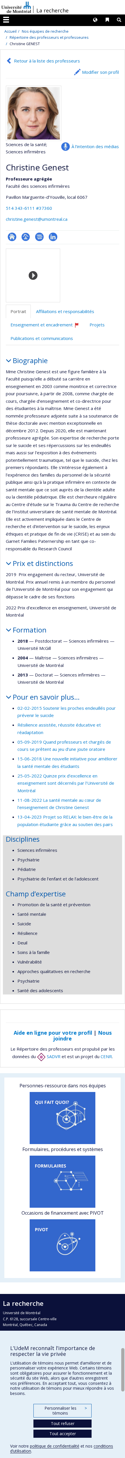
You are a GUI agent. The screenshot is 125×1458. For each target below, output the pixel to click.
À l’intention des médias (95, 146)
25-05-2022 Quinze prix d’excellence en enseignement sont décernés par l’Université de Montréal (65, 783)
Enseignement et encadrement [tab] (47, 327)
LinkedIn (53, 236)
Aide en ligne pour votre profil (53, 1032)
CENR (106, 1056)
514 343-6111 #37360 (29, 208)
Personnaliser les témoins (65, 1410)
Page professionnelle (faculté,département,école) (25, 236)
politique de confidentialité (54, 1446)
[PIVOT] (62, 1245)
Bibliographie (39, 236)
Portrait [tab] (18, 311)
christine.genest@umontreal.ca (36, 219)
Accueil (10, 31)
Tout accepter (62, 1433)
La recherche (52, 10)
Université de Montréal (16, 7)
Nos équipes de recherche (45, 31)
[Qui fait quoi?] (62, 1118)
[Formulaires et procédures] (62, 1182)
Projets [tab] (97, 325)
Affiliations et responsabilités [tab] (65, 311)
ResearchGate (12, 236)
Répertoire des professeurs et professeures (49, 37)
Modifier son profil (100, 72)
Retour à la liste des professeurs (47, 61)
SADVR (53, 1056)
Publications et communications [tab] (41, 338)
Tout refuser (62, 1423)
